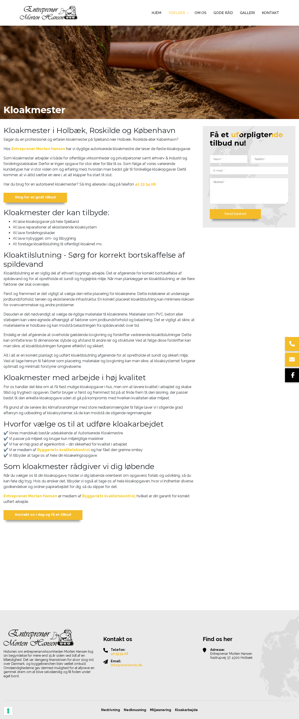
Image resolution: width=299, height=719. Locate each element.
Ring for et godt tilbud (35, 197)
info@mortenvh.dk (126, 665)
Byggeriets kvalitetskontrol (63, 450)
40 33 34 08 (145, 184)
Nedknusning (135, 710)
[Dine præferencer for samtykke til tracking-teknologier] (8, 710)
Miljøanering (160, 710)
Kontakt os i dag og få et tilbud (43, 514)
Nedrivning (110, 710)
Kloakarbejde (186, 710)
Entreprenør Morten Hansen (38, 149)
